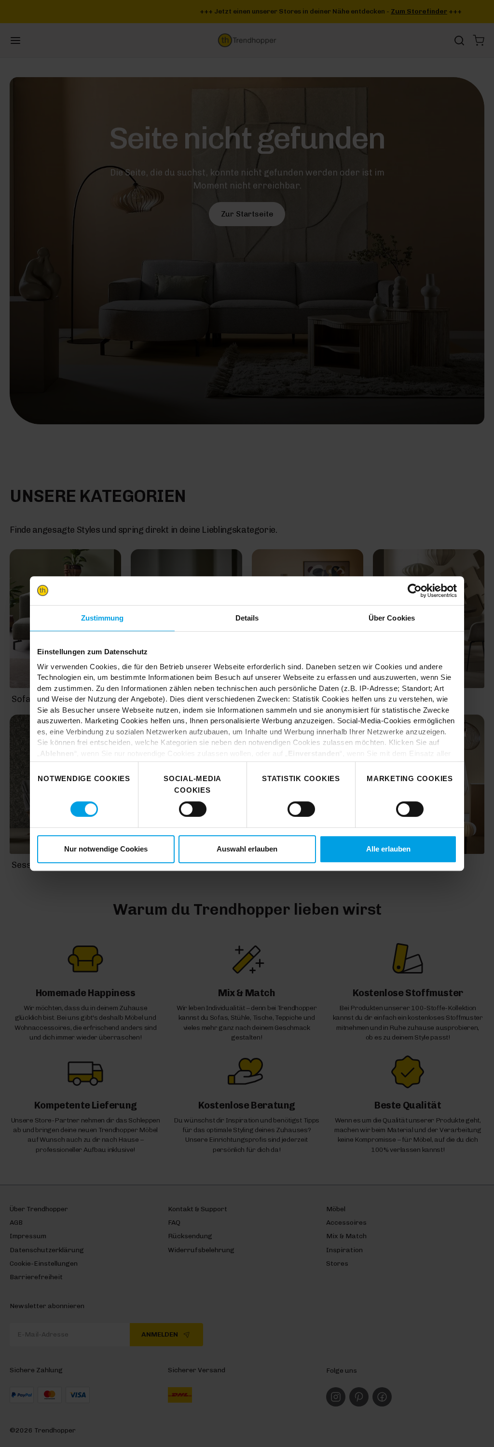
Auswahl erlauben (247, 849)
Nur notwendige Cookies (106, 849)
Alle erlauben (388, 849)
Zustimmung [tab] (102, 618)
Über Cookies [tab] (392, 618)
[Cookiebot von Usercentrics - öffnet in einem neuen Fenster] (414, 590)
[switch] (192, 809)
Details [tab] (247, 618)
